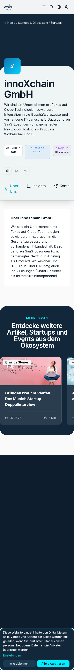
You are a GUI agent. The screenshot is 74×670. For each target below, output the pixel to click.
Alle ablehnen (19, 663)
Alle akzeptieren (53, 663)
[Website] (8, 171)
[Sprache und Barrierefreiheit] (58, 7)
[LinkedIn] (17, 171)
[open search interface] (51, 7)
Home (11, 22)
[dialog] (37, 649)
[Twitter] (26, 171)
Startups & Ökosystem (33, 22)
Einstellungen (12, 655)
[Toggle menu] (44, 7)
